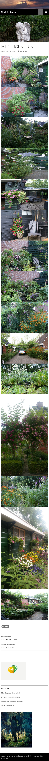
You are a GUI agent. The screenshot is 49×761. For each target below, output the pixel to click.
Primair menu (46, 12)
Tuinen (5, 626)
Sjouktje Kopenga (9, 12)
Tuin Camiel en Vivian (9, 638)
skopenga (23, 51)
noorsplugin (27, 756)
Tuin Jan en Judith (8, 646)
